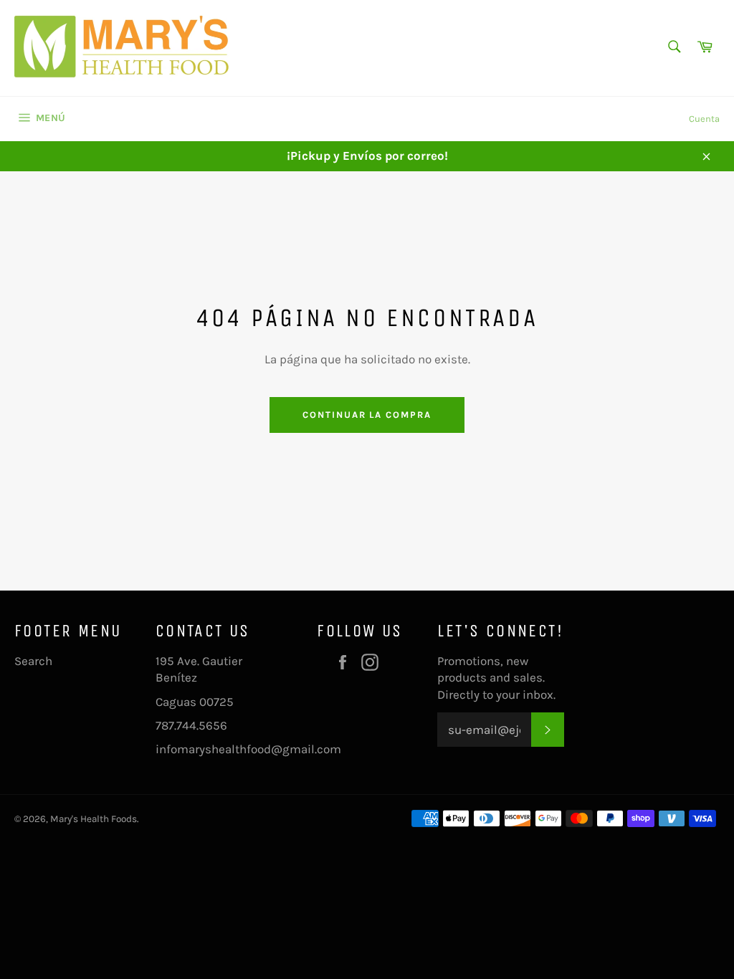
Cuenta (704, 118)
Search (33, 661)
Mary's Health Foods (93, 818)
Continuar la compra (367, 414)
